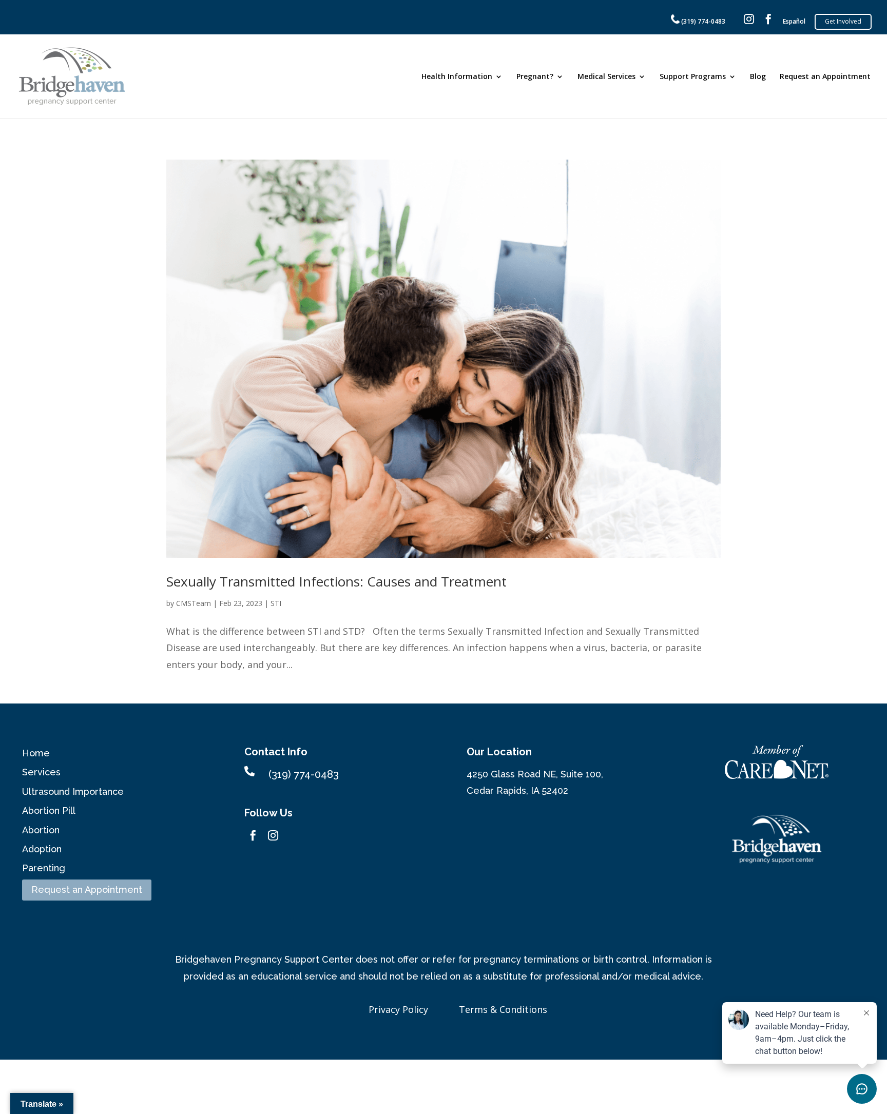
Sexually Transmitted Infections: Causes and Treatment (336, 581)
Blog (758, 77)
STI (276, 603)
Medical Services (606, 77)
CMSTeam (193, 603)
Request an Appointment (825, 77)
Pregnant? (534, 77)
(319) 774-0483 (702, 21)
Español (794, 22)
